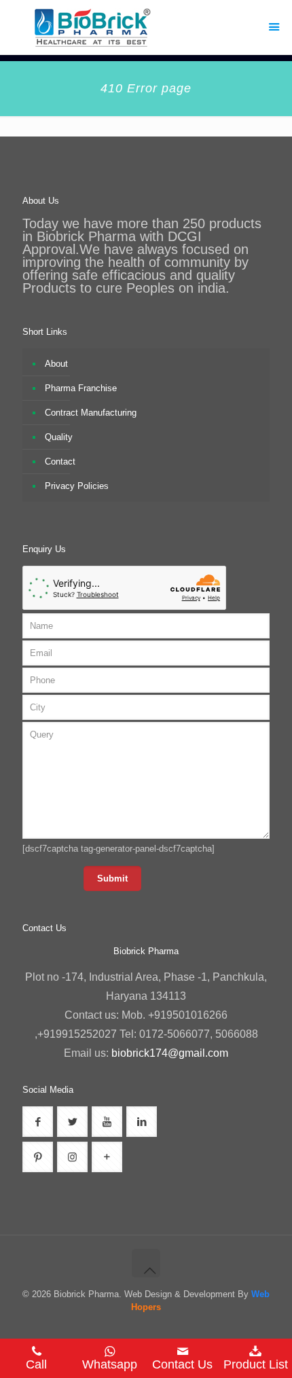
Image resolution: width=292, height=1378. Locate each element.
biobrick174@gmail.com (169, 1053)
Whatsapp (109, 1364)
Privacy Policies (77, 486)
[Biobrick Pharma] (146, 27)
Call (36, 1364)
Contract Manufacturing (90, 412)
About (56, 364)
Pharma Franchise (81, 388)
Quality (59, 437)
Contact (60, 461)
